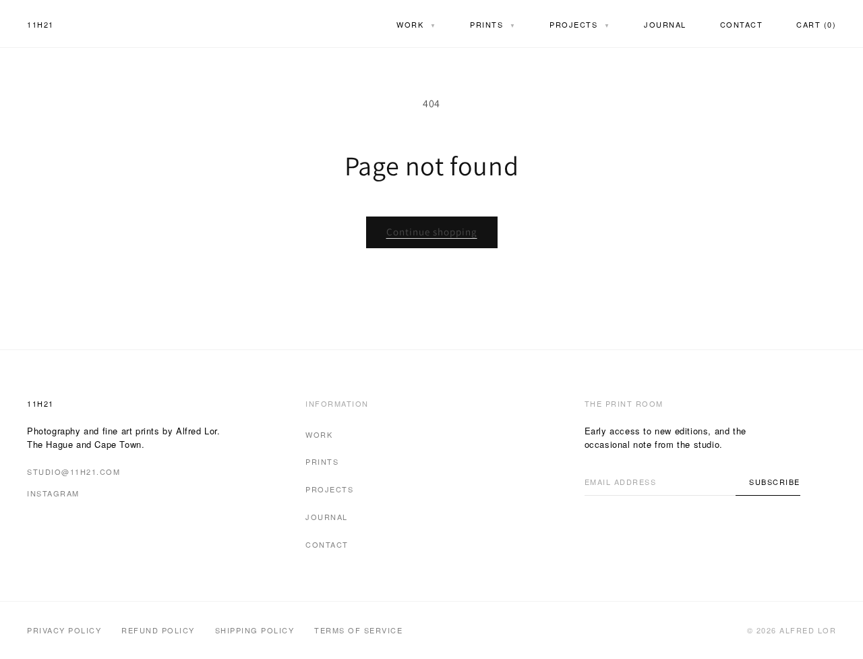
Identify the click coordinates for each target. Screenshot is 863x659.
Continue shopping (431, 231)
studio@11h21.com (73, 471)
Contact (741, 24)
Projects (579, 24)
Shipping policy (255, 630)
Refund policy (158, 630)
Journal (665, 24)
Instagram (53, 493)
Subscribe (774, 481)
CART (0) (816, 24)
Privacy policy (64, 630)
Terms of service (358, 630)
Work (416, 24)
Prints (493, 24)
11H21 (40, 24)
